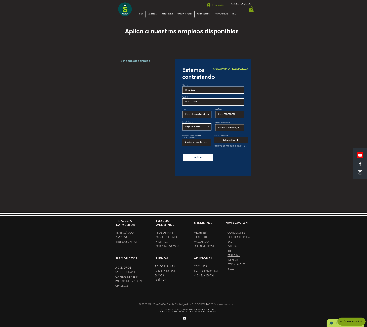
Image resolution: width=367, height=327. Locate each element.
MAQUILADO (201, 241)
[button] (251, 9)
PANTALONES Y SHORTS (129, 281)
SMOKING (122, 237)
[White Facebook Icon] (360, 164)
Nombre (185, 85)
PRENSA (232, 246)
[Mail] (184, 318)
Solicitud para (187, 122)
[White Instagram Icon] (360, 172)
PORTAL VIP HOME (204, 246)
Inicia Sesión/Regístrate (241, 4)
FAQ (230, 241)
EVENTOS (233, 259)
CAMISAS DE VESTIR (126, 276)
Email (184, 109)
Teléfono (218, 109)
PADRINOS (162, 241)
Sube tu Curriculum (221, 136)
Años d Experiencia (223, 123)
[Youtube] (360, 155)
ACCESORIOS (123, 267)
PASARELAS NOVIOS (167, 246)
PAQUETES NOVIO (166, 237)
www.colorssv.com (226, 304)
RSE (230, 250)
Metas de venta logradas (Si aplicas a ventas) (193, 136)
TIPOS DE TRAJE (164, 232)
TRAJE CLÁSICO (124, 232)
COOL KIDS (200, 266)
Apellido (185, 97)
